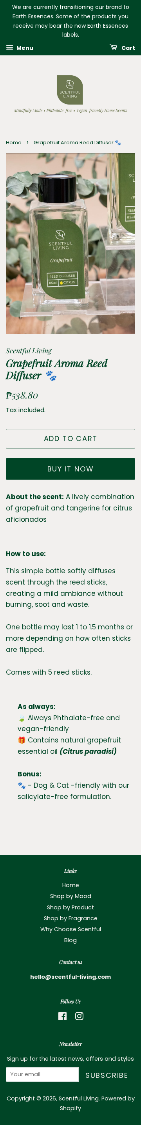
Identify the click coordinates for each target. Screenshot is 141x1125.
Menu (24, 48)
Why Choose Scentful (70, 929)
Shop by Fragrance (71, 918)
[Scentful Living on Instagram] (79, 1018)
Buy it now (70, 469)
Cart (127, 48)
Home (14, 142)
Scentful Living (79, 1098)
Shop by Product (70, 907)
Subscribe (106, 1075)
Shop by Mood (70, 896)
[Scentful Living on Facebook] (62, 1018)
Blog (70, 940)
